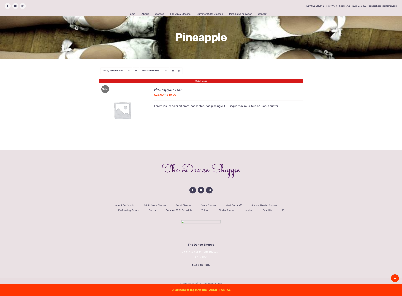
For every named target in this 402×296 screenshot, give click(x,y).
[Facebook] (192, 190)
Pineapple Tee (168, 89)
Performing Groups (128, 210)
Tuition (205, 210)
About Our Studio (124, 205)
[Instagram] (209, 190)
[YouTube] (201, 190)
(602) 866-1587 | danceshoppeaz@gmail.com (374, 6)
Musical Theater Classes (264, 205)
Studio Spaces (226, 210)
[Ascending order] (136, 71)
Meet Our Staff (234, 205)
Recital (152, 210)
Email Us (267, 210)
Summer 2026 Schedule (179, 210)
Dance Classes (208, 205)
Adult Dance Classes (155, 205)
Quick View (122, 112)
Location (248, 210)
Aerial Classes (183, 205)
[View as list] (179, 71)
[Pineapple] (122, 110)
